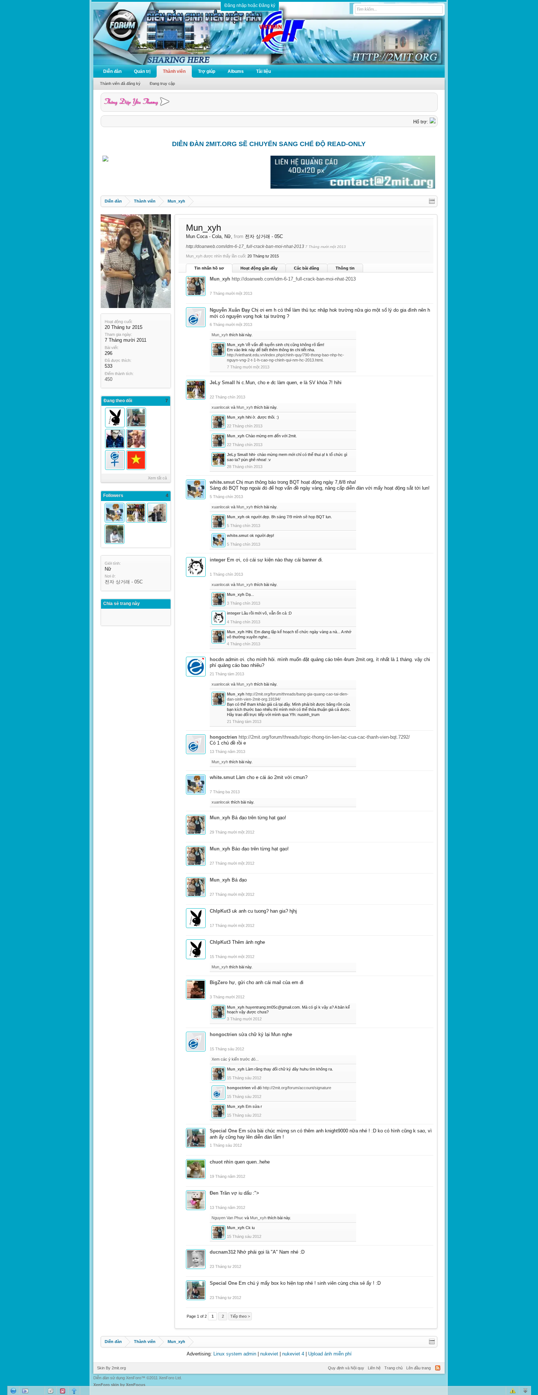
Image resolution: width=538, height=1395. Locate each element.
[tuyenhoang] (136, 439)
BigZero (219, 982)
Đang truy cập (162, 83)
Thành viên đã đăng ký (120, 83)
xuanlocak (221, 407)
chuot (216, 1162)
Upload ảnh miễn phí (330, 1354)
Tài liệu (263, 71)
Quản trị (142, 71)
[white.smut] (114, 513)
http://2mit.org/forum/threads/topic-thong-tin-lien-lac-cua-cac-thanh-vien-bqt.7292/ (324, 737)
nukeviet (269, 1354)
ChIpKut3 (220, 911)
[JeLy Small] (136, 513)
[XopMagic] (115, 439)
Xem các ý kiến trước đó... (235, 1059)
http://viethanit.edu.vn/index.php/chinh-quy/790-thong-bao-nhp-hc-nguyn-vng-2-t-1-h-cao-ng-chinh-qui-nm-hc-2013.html (285, 357)
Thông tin (345, 268)
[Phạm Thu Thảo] (115, 460)
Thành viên (174, 71)
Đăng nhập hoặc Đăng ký (249, 5)
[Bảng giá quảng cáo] (352, 187)
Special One (223, 1131)
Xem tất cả (157, 478)
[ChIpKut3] (115, 417)
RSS (437, 1367)
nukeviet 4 (293, 1354)
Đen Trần (220, 1193)
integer (217, 560)
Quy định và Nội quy (346, 1368)
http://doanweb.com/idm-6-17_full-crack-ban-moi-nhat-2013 (245, 246)
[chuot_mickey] (114, 534)
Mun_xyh (220, 279)
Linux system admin (234, 1354)
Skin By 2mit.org (111, 1368)
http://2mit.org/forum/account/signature (297, 1088)
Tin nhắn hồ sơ (209, 268)
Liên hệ (374, 1368)
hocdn (217, 659)
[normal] (136, 460)
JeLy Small (222, 382)
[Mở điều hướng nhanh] (432, 201)
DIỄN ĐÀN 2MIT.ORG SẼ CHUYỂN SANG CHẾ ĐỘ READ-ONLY (269, 144)
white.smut (222, 482)
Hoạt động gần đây (258, 268)
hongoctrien (223, 737)
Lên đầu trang (418, 1368)
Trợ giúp (206, 71)
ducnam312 (223, 1252)
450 (108, 379)
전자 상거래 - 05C (124, 582)
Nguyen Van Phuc (227, 1218)
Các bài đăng (306, 268)
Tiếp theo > (240, 1316)
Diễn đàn (112, 71)
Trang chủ (393, 1368)
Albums (236, 71)
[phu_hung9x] (157, 513)
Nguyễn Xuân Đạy (230, 310)
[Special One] (136, 417)
